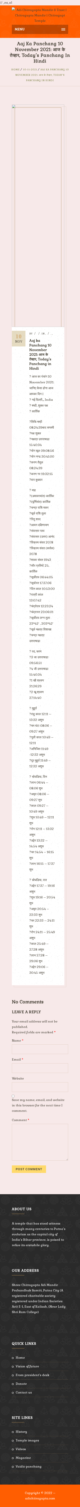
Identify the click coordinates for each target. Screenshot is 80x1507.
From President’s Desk (32, 1375)
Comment (20, 1120)
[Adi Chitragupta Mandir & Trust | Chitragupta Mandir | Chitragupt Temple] (40, 15)
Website (18, 1078)
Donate (21, 1384)
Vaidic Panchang (29, 1466)
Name (17, 1041)
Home (15, 69)
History (21, 1432)
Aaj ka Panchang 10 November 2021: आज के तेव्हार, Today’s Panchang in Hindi (42, 75)
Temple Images (27, 1440)
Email (17, 1060)
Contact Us (24, 1392)
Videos (21, 1449)
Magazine (23, 1458)
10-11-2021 (30, 69)
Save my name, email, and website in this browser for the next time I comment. (38, 1105)
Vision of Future (27, 1366)
